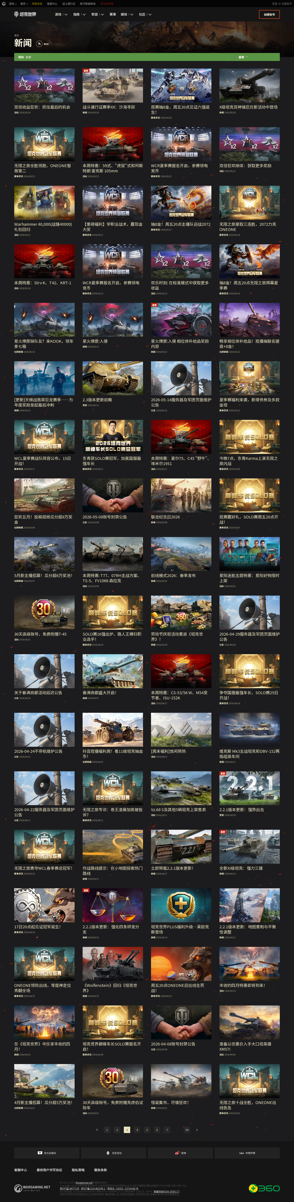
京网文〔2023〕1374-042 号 (122, 1188)
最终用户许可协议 (49, 1170)
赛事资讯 (155, 117)
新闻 (85, 112)
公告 (153, 410)
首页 (16, 35)
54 (187, 1129)
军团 (94, 14)
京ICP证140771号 (69, 1188)
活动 (16, 112)
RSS (46, 44)
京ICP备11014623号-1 (93, 1188)
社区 (142, 14)
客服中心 (20, 1170)
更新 (85, 405)
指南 (76, 14)
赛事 (113, 14)
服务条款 (100, 1170)
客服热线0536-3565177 (167, 1191)
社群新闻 (18, 351)
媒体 (124, 14)
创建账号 (287, 3)
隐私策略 (78, 1170)
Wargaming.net (84, 1182)
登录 (274, 3)
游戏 (58, 14)
